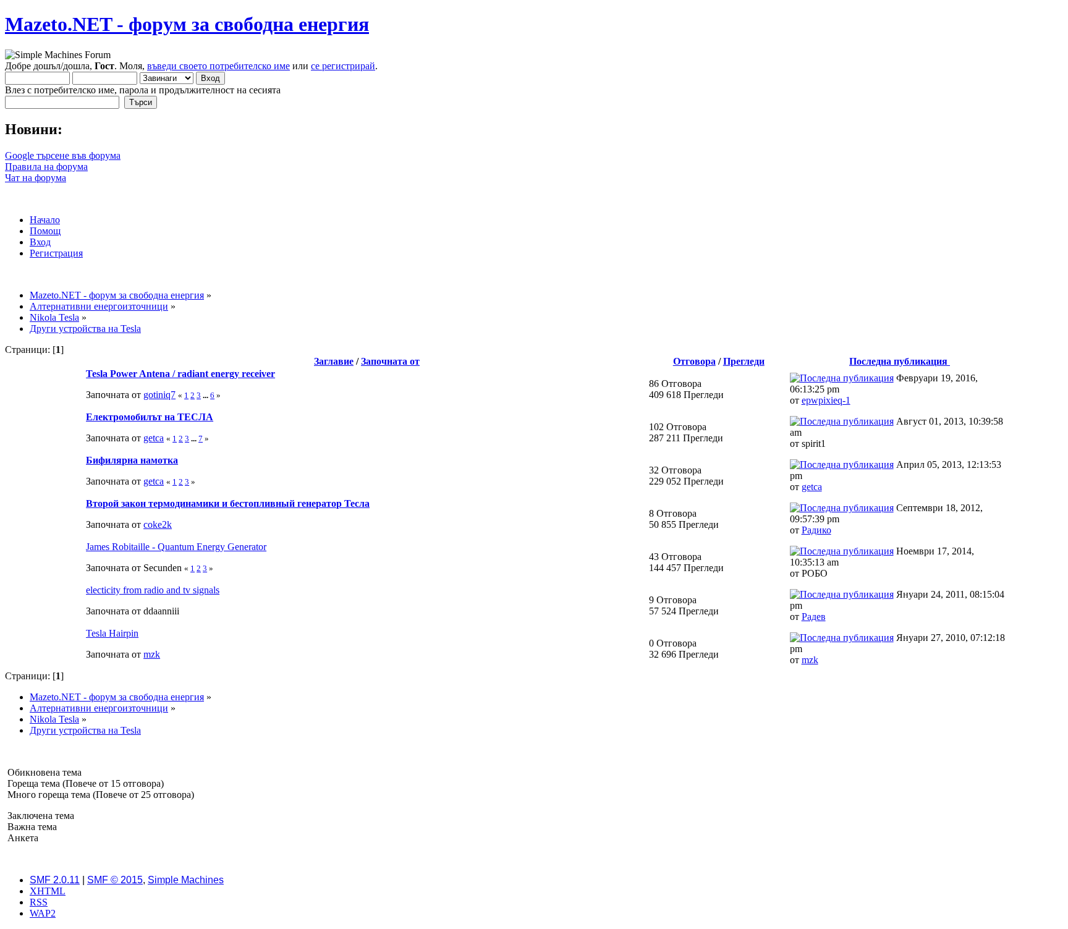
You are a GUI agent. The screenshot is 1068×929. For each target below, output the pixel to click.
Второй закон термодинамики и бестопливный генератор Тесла (228, 503)
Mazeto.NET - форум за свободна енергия (187, 24)
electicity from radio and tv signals (152, 590)
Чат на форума (35, 177)
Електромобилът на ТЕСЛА (149, 417)
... (206, 395)
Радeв (814, 616)
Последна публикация (899, 361)
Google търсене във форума (63, 155)
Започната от (390, 361)
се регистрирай (343, 66)
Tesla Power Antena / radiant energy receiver (180, 373)
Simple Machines (186, 880)
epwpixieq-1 (826, 400)
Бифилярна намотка (132, 460)
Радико (816, 530)
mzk (151, 654)
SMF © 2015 (115, 880)
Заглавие (334, 361)
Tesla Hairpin (112, 633)
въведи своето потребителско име (218, 66)
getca (153, 438)
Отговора (694, 361)
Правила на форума (46, 166)
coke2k (157, 524)
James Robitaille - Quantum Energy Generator (176, 546)
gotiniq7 (159, 394)
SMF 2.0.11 (55, 880)
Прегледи (744, 361)
